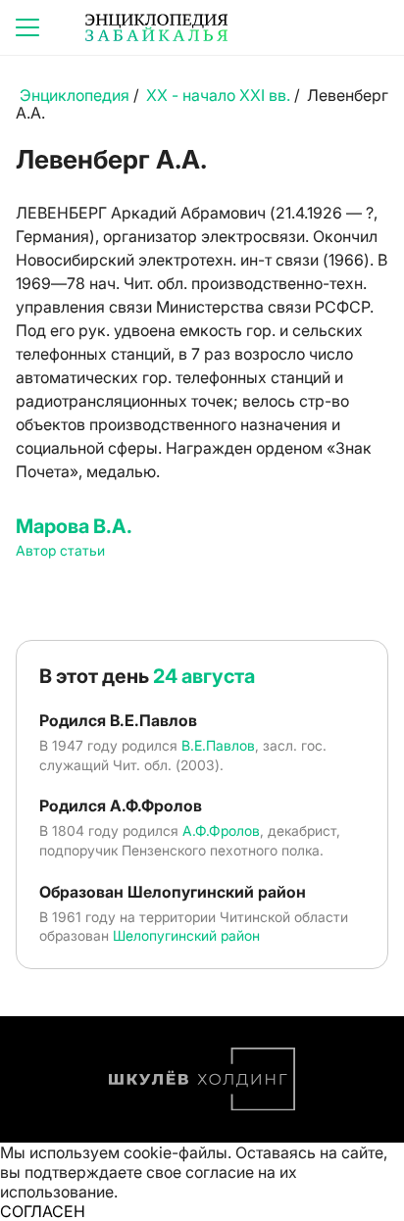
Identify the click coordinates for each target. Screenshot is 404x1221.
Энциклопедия (74, 95)
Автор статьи (60, 550)
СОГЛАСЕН (42, 1211)
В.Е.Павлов (218, 745)
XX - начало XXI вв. (218, 95)
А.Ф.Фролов (221, 830)
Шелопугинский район (186, 935)
